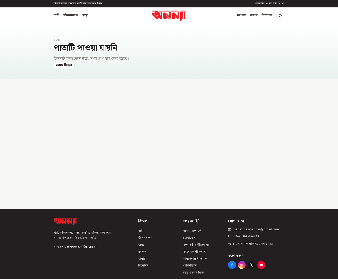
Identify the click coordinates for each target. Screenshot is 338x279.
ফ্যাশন (241, 15)
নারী (56, 15)
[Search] (280, 16)
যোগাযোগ (189, 238)
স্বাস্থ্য (85, 15)
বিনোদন (267, 15)
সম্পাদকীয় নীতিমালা (196, 245)
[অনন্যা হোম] (169, 16)
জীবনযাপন (70, 15)
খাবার (254, 15)
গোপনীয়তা (190, 266)
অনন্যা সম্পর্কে (192, 231)
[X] (251, 265)
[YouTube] (261, 265)
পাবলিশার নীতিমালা (195, 259)
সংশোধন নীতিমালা (195, 252)
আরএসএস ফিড (193, 273)
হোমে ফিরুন (64, 65)
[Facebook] (232, 265)
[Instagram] (242, 265)
